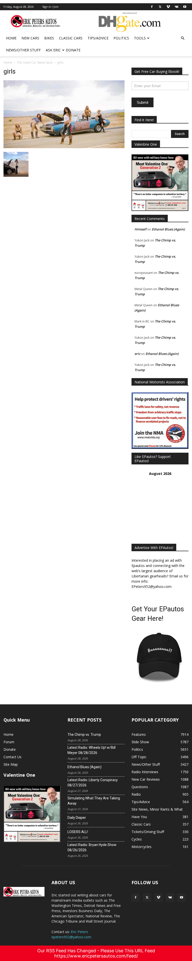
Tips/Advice (98, 38)
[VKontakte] (176, 6)
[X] (160, 6)
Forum (9, 742)
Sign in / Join (50, 6)
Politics (121, 38)
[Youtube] (184, 6)
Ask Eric (53, 50)
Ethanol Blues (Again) (168, 229)
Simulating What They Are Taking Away (94, 800)
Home (11, 38)
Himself (140, 229)
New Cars (30, 38)
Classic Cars (70, 38)
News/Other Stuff (23, 50)
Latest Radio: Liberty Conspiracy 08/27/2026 (93, 782)
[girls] (64, 147)
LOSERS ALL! (78, 832)
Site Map (11, 764)
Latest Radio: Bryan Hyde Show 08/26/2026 (92, 847)
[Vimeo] (168, 6)
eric (137, 353)
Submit (142, 102)
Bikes (49, 38)
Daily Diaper (77, 818)
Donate (73, 50)
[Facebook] (152, 6)
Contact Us (13, 756)
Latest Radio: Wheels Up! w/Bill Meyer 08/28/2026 (92, 750)
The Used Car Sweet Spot (34, 62)
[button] (182, 38)
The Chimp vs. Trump (84, 735)
